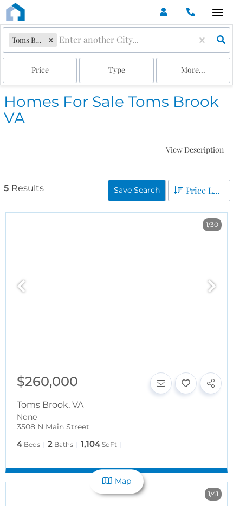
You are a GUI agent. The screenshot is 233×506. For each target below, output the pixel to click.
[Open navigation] (217, 13)
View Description (195, 149)
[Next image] (212, 287)
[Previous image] (21, 287)
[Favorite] (186, 383)
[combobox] (60, 40)
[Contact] (161, 383)
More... (193, 70)
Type (116, 70)
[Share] (211, 383)
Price (40, 70)
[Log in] (163, 12)
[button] (51, 40)
